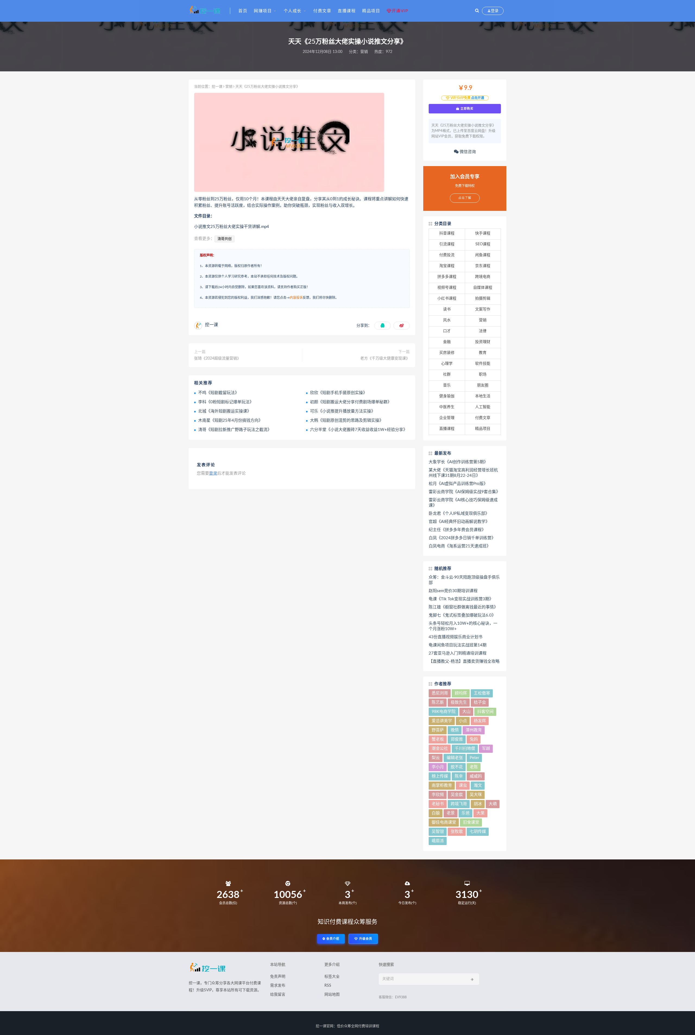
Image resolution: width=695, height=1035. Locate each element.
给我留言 (277, 994)
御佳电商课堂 (444, 822)
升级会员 (365, 938)
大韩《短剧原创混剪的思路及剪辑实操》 (346, 420)
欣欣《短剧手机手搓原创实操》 (338, 393)
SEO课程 (482, 244)
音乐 (447, 385)
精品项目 (371, 11)
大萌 (493, 804)
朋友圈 (482, 385)
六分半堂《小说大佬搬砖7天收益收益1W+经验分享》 (358, 430)
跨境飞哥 (459, 804)
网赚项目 (263, 11)
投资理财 (482, 342)
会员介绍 (332, 938)
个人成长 (293, 11)
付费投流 (446, 255)
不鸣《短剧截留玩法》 (218, 393)
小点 (463, 721)
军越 (486, 749)
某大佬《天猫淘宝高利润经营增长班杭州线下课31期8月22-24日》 (463, 473)
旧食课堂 (471, 822)
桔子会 (480, 702)
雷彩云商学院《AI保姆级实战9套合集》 (464, 492)
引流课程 (446, 244)
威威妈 (476, 776)
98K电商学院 (444, 712)
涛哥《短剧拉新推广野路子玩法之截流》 (234, 430)
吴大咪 (476, 795)
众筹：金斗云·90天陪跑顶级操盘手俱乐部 (464, 580)
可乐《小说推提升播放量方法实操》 (342, 411)
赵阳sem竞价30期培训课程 (453, 591)
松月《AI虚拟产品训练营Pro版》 (458, 484)
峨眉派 (438, 841)
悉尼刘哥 (440, 693)
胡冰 (478, 804)
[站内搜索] (477, 11)
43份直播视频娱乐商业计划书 (455, 637)
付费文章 (322, 11)
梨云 (436, 758)
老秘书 (438, 804)
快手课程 (482, 233)
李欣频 (438, 795)
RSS (327, 986)
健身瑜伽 (446, 396)
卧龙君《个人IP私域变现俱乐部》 (459, 514)
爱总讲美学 (442, 721)
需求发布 (277, 986)
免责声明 (277, 977)
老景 (451, 813)
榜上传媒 (440, 776)
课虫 (463, 785)
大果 (480, 813)
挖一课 (217, 86)
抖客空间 (485, 712)
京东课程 (482, 266)
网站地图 (332, 994)
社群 (447, 374)
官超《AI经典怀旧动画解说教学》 (459, 522)
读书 (447, 309)
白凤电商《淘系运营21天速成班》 (460, 546)
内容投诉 (296, 297)
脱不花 (457, 767)
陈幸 (459, 776)
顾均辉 (461, 693)
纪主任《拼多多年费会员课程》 (457, 530)
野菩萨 (438, 730)
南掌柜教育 (442, 785)
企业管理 (446, 418)
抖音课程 (446, 233)
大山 (466, 712)
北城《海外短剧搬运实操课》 (224, 411)
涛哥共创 (224, 239)
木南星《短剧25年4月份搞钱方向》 (230, 420)
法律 (482, 331)
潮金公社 (440, 749)
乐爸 (466, 813)
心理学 (447, 364)
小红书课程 (446, 298)
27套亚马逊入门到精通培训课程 (457, 653)
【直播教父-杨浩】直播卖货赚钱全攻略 (464, 661)
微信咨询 (467, 152)
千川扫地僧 (465, 749)
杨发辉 (480, 721)
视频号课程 (446, 288)
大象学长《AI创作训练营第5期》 (458, 462)
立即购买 (466, 108)
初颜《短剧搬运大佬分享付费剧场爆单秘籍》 (350, 402)
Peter (474, 758)
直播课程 (347, 11)
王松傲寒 (482, 693)
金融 (447, 342)
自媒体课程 (482, 288)
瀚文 (478, 785)
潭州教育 (474, 730)
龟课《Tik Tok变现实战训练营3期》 (461, 599)
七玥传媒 (478, 832)
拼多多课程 (446, 277)
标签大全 (332, 977)
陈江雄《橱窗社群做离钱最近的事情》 (463, 607)
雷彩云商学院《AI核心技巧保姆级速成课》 (463, 502)
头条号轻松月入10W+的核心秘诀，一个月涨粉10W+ (463, 626)
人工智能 (482, 407)
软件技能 (482, 364)
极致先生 (459, 702)
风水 (447, 320)
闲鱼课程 (482, 255)
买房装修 (446, 353)
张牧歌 (457, 832)
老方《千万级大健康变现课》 (385, 358)
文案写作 (482, 309)
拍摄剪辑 (482, 298)
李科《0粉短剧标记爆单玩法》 (226, 402)
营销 (364, 52)
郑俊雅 (457, 739)
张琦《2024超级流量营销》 (217, 358)
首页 (242, 11)
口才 (447, 331)
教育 (482, 353)
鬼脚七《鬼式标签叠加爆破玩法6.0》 (462, 615)
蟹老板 (438, 739)
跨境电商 (482, 277)
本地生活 (482, 396)
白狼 (436, 813)
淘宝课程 (446, 266)
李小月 (438, 767)
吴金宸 (457, 795)
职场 (482, 374)
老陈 (474, 767)
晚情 (455, 730)
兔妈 (474, 739)
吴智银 (438, 832)
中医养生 (446, 407)
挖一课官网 (324, 1026)
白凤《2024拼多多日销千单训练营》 (462, 538)
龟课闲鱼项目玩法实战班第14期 (457, 645)
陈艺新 (438, 702)
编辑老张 (455, 758)
